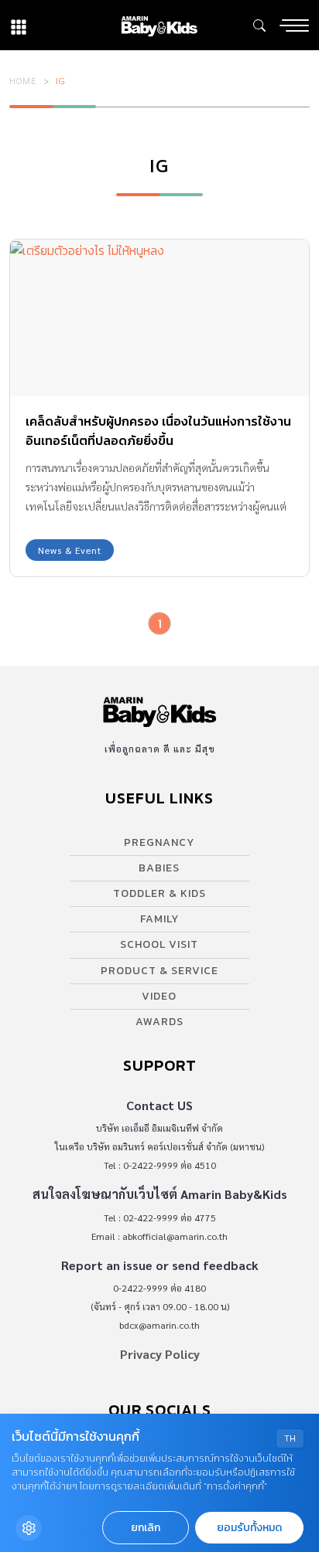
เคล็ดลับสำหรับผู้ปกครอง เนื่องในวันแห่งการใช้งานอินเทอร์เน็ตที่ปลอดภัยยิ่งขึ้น (158, 431)
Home (23, 80)
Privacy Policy (160, 1354)
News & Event (69, 550)
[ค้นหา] (259, 25)
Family (159, 919)
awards (159, 1022)
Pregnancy (159, 842)
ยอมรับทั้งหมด (249, 1528)
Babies (159, 868)
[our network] (18, 25)
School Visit (159, 944)
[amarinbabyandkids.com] (159, 25)
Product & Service (159, 971)
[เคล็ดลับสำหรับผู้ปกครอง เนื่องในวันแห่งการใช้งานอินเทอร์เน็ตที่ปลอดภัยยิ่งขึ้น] (159, 317)
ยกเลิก (145, 1528)
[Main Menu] (294, 25)
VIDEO (159, 996)
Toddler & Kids (159, 893)
